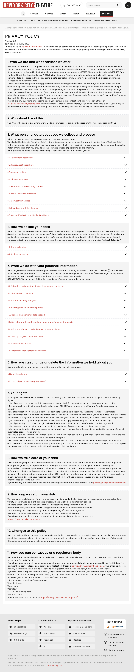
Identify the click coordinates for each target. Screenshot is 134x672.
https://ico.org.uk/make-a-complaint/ (59, 597)
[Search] (119, 5)
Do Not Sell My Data (54, 665)
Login (32, 20)
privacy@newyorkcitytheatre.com (23, 103)
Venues (49, 13)
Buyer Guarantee (81, 20)
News (76, 13)
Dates (63, 13)
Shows (34, 13)
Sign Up (21, 20)
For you (106, 13)
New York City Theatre (32, 46)
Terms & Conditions (105, 20)
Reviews (90, 13)
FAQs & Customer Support (53, 20)
